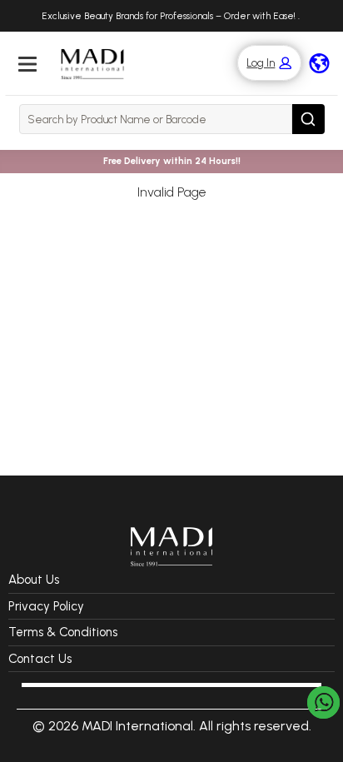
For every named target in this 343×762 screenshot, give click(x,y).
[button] (261, 63)
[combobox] (155, 119)
